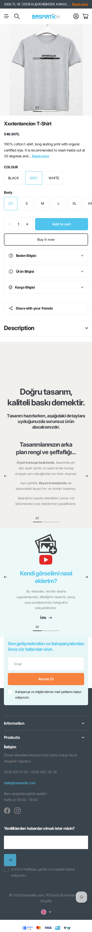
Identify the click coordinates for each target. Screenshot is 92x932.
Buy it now (46, 239)
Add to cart (61, 224)
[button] (5, 476)
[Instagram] (17, 811)
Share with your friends (34, 308)
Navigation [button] (6, 16)
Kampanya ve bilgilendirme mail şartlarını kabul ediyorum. (48, 694)
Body (8, 192)
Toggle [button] (86, 328)
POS (49, 895)
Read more (80, 4)
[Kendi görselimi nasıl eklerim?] (46, 552)
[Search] (17, 16)
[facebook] (7, 811)
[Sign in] (76, 16)
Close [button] (46, 723)
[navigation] (46, 107)
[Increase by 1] (27, 224)
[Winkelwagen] (85, 16)
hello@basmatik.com (20, 783)
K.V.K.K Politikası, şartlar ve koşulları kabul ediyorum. (42, 872)
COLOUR (11, 167)
